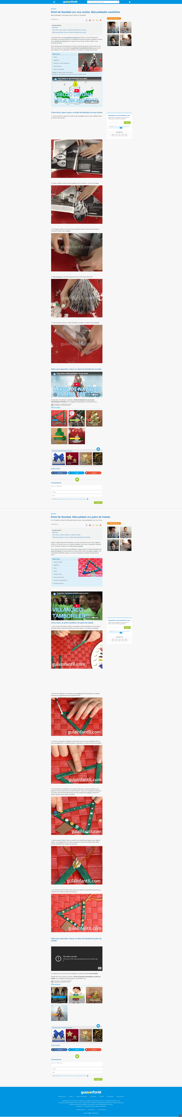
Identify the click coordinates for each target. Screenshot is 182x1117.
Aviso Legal (93, 1096)
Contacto (102, 1096)
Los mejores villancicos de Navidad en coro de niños (59, 1000)
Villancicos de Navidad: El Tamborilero (76, 1000)
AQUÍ (96, 973)
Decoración (81, 402)
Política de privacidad (81, 1096)
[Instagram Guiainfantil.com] (119, 135)
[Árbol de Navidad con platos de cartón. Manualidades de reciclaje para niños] (59, 444)
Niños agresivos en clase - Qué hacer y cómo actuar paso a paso (113, 43)
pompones (59, 277)
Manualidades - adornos (75, 420)
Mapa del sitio (120, 1096)
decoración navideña (76, 546)
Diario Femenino (102, 1109)
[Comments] (100, 20)
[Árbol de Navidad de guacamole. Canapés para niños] (94, 1003)
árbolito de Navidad (61, 41)
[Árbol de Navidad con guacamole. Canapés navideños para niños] (94, 426)
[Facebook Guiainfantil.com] (113, 135)
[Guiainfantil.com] (70, 3)
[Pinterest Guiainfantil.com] (116, 135)
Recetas (89, 420)
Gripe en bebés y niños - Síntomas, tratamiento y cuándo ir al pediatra (125, 43)
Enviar (98, 502)
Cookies (71, 1096)
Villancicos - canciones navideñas (57, 997)
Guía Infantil (91, 1109)
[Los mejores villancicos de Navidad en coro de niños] (59, 1003)
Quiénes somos (62, 1096)
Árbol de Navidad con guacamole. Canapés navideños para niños (93, 424)
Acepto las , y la (70, 499)
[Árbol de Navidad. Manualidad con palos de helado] (59, 426)
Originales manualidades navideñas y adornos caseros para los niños (76, 424)
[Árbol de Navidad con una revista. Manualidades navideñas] (59, 1020)
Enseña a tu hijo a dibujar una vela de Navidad (76, 441)
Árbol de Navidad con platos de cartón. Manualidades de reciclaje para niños (59, 440)
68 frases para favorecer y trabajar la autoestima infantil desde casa (126, 30)
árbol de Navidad (56, 551)
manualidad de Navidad (71, 37)
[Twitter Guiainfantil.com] (123, 135)
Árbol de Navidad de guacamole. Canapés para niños (94, 1000)
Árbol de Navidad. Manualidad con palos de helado (59, 424)
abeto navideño (93, 551)
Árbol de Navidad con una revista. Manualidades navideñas (59, 1018)
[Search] (117, 2)
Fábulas (58, 468)
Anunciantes (110, 1096)
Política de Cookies (83, 499)
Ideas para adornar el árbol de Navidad (62, 451)
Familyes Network (80, 1109)
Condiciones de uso (73, 499)
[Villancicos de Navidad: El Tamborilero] (77, 1003)
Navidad (53, 9)
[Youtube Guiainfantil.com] (126, 135)
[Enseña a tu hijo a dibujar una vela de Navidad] (77, 444)
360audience (95, 1113)
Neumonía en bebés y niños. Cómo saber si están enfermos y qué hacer (113, 30)
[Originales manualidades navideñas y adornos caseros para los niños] (77, 426)
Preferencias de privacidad (62, 499)
